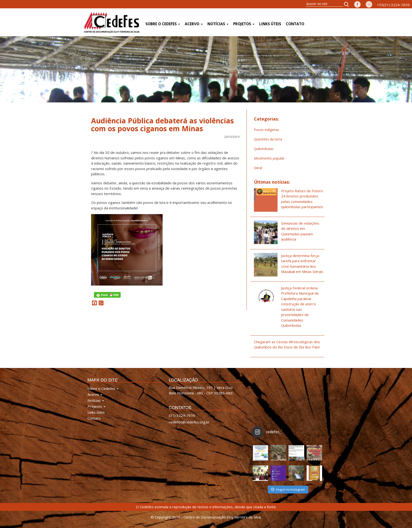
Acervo (192, 23)
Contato (295, 23)
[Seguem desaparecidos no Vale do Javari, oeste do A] (296, 453)
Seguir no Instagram (290, 489)
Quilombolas (263, 148)
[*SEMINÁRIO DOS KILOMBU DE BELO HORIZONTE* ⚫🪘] (314, 473)
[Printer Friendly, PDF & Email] (107, 294)
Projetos (242, 23)
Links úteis (270, 23)
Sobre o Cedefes (161, 23)
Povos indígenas (266, 129)
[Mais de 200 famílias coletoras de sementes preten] (278, 453)
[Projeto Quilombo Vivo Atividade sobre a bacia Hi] (296, 473)
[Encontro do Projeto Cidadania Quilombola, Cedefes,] (260, 473)
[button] (348, 4)
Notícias (216, 23)
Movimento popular (269, 158)
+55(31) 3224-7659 (393, 4)
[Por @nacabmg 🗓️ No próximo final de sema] (260, 453)
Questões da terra (268, 139)
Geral (258, 168)
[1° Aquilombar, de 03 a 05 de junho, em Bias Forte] (314, 453)
